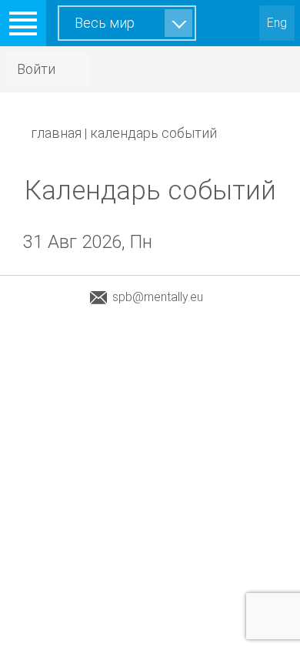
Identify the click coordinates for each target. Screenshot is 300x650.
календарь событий (153, 133)
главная (56, 133)
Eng (277, 22)
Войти (36, 69)
